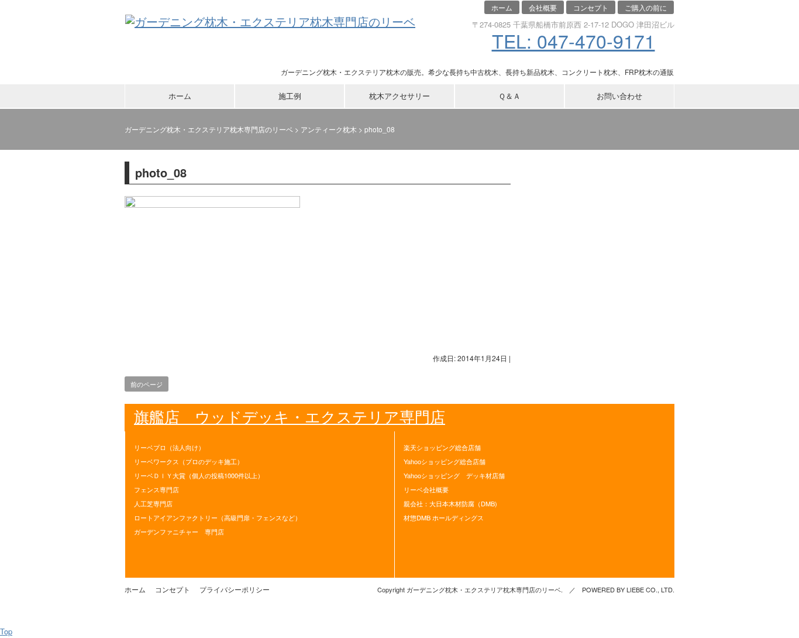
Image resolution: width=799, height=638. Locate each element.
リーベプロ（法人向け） (169, 447)
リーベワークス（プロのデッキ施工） (188, 461)
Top (6, 631)
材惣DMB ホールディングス (444, 517)
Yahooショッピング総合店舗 (444, 461)
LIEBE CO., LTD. (650, 589)
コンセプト (590, 7)
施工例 (289, 95)
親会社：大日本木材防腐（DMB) (450, 503)
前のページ (146, 384)
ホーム (501, 7)
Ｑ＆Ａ (509, 95)
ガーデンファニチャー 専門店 (179, 531)
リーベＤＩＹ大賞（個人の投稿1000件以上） (199, 475)
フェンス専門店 (156, 489)
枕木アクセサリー (399, 95)
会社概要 (543, 7)
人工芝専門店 (153, 503)
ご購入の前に (646, 7)
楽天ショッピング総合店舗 (442, 447)
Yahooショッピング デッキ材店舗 (454, 475)
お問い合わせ (619, 95)
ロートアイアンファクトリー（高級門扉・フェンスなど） (217, 517)
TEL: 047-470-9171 (573, 40)
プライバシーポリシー (234, 589)
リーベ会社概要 (426, 489)
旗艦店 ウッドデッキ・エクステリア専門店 (289, 416)
